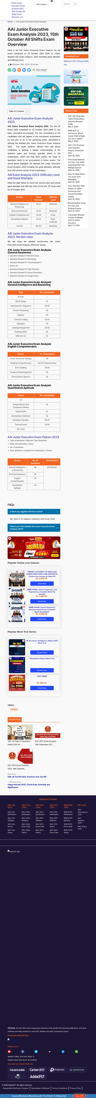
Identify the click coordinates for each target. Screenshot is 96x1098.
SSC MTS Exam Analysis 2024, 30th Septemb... (18, 767)
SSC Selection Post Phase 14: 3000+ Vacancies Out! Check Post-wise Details (76, 191)
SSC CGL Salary (11, 831)
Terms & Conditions (60, 1088)
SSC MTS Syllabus (39, 819)
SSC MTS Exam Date (40, 825)
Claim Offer (79, 1096)
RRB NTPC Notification (68, 813)
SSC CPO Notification (54, 813)
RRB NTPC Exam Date (68, 825)
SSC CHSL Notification (26, 813)
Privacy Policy (75, 1088)
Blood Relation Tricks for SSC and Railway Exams (77, 205)
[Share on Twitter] (29, 70)
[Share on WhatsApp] (9, 70)
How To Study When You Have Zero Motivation (76, 176)
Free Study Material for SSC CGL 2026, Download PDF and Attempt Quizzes (76, 164)
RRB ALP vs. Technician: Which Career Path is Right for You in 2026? (76, 135)
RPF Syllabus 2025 (81, 820)
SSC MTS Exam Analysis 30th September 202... (45, 743)
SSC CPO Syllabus (53, 819)
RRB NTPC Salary (68, 831)
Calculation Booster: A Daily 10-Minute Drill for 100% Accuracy (76, 219)
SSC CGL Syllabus (11, 819)
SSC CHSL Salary (26, 831)
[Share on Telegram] (14, 70)
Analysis (14, 709)
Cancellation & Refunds (40, 1088)
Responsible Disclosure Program (16, 1088)
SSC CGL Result (11, 825)
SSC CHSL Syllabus (26, 819)
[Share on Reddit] (19, 70)
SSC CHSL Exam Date (26, 825)
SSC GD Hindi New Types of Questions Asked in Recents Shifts (76, 120)
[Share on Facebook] (24, 70)
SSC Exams (41, 4)
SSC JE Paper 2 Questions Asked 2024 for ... (19, 743)
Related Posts (14, 720)
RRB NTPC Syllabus (68, 819)
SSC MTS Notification (40, 813)
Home (10, 22)
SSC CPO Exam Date (54, 831)
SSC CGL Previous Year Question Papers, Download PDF (76, 149)
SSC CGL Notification (12, 813)
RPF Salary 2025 (82, 828)
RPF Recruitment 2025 (82, 812)
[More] (51, 1)
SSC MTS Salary (39, 831)
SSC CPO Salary (53, 825)
